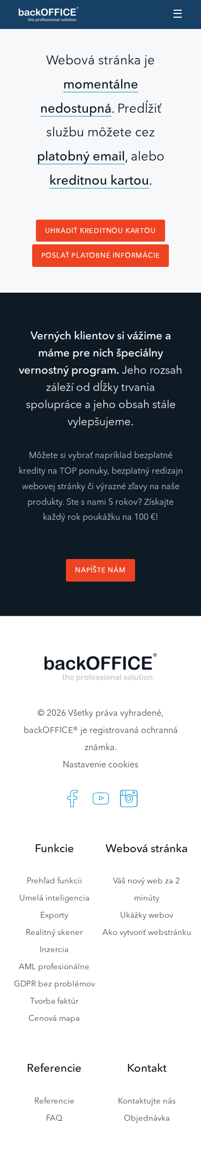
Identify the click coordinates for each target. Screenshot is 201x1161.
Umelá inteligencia (54, 897)
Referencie (54, 1100)
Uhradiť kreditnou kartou (100, 231)
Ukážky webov (146, 915)
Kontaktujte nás (147, 1100)
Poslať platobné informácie (100, 255)
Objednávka (147, 1118)
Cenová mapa (54, 1018)
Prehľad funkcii (54, 880)
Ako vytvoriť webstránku (146, 932)
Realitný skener (54, 932)
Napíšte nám (100, 570)
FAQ (54, 1118)
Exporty (54, 915)
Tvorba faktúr (54, 1001)
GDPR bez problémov (54, 983)
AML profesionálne (54, 966)
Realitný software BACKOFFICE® (53, 14)
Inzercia (54, 949)
